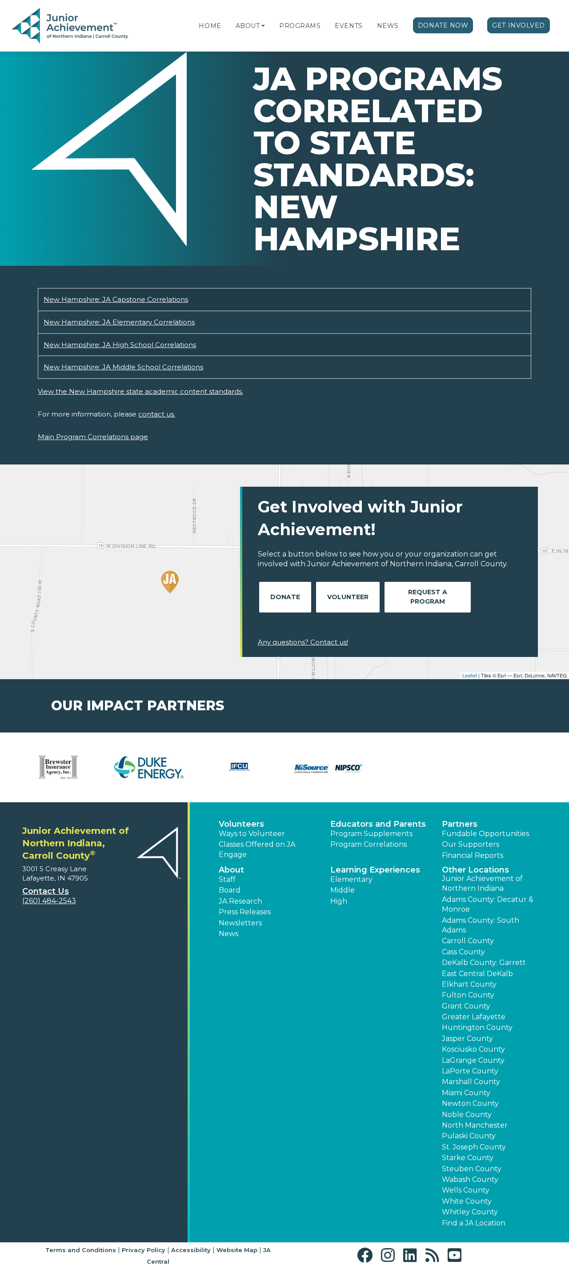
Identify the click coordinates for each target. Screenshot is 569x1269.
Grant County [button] (466, 1006)
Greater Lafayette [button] (473, 1017)
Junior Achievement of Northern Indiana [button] (482, 883)
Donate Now (443, 25)
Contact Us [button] (45, 891)
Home (210, 26)
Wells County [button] (465, 1190)
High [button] (338, 901)
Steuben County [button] (471, 1169)
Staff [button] (227, 879)
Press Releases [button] (245, 912)
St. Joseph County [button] (474, 1147)
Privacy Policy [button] (143, 1249)
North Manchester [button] (475, 1125)
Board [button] (229, 890)
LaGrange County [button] (473, 1060)
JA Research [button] (240, 901)
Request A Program (427, 596)
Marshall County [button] (471, 1081)
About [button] (231, 870)
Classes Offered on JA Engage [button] (257, 849)
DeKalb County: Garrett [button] (484, 962)
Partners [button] (459, 824)
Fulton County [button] (468, 995)
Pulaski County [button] (469, 1136)
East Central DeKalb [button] (477, 973)
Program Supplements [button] (371, 833)
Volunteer (348, 597)
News (388, 26)
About (248, 26)
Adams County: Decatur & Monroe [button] (487, 904)
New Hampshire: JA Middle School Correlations (123, 367)
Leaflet (469, 675)
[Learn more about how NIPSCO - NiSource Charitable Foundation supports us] (329, 767)
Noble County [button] (467, 1114)
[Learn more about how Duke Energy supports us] (148, 767)
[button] (263, 26)
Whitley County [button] (470, 1212)
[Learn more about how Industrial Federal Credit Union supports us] (239, 767)
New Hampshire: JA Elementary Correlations (119, 322)
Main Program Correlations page (93, 436)
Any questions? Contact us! (303, 642)
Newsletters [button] (240, 923)
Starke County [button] (467, 1157)
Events (348, 26)
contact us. (156, 414)
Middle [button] (342, 890)
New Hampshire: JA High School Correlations (120, 344)
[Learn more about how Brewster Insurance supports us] (58, 767)
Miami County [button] (466, 1093)
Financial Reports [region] (472, 855)
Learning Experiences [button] (375, 870)
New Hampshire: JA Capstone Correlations (116, 299)
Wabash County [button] (470, 1179)
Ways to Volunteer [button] (252, 833)
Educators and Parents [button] (378, 824)
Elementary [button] (351, 879)
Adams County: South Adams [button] (480, 925)
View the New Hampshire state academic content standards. (140, 391)
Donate (285, 597)
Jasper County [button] (467, 1038)
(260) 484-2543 (49, 901)
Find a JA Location (473, 1223)
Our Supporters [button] (470, 844)
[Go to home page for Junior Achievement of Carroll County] (69, 26)
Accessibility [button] (191, 1249)
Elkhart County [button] (469, 984)
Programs (300, 26)
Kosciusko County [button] (473, 1049)
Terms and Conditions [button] (80, 1249)
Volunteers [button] (241, 824)
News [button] (228, 933)
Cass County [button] (463, 952)
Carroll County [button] (468, 941)
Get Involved (518, 25)
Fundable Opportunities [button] (485, 833)
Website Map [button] (236, 1249)
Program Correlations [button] (368, 844)
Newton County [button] (470, 1103)
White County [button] (467, 1201)
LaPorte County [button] (470, 1071)
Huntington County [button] (477, 1027)
